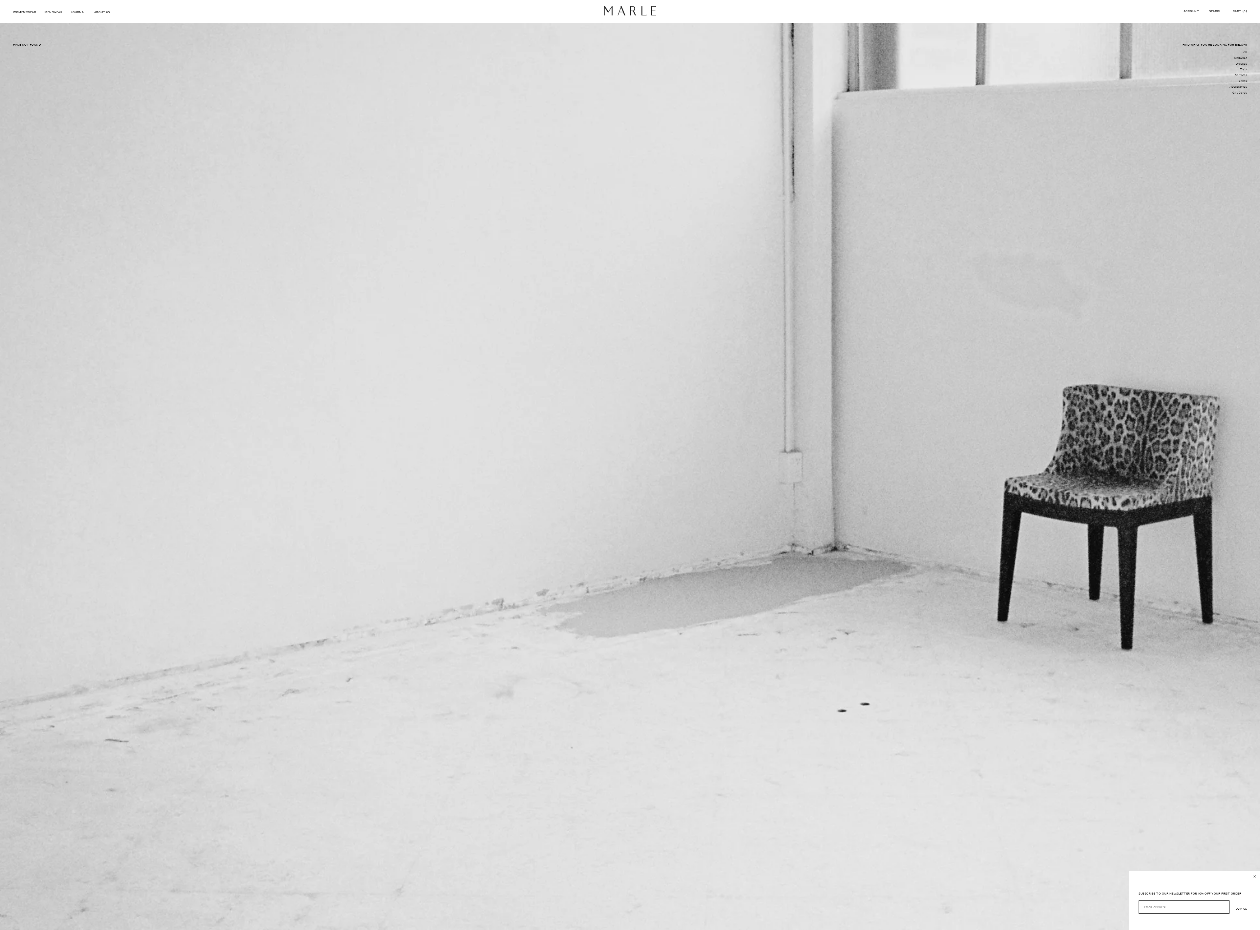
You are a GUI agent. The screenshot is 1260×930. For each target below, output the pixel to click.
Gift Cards (1239, 93)
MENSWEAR (53, 12)
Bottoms (1241, 75)
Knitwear (1240, 58)
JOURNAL (78, 12)
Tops (1243, 69)
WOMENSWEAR (24, 12)
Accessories (1238, 87)
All (1245, 52)
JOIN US (1241, 908)
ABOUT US (102, 12)
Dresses (1241, 64)
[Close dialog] (1254, 876)
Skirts (1243, 81)
